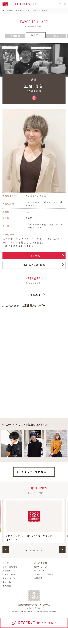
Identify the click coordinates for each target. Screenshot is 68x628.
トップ (5, 563)
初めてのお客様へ (11, 567)
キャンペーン (8, 578)
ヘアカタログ (8, 574)
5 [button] (41, 550)
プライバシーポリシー (44, 574)
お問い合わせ (40, 567)
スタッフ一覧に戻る (33, 472)
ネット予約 (34, 255)
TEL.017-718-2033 (34, 265)
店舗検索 (6, 570)
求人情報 (6, 586)
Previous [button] (5, 549)
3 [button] (34, 550)
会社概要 (38, 578)
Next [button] (62, 549)
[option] (34, 521)
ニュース (6, 582)
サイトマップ (40, 570)
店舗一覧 (10, 10)
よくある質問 (40, 563)
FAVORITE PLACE (22, 10)
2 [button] (30, 550)
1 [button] (26, 550)
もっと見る (34, 294)
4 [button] (37, 550)
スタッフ (35, 10)
